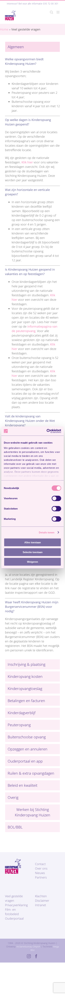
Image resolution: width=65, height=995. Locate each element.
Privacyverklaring (16, 905)
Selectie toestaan (32, 552)
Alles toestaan (32, 542)
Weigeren (32, 561)
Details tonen (46, 532)
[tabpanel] (32, 356)
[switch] (56, 498)
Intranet (40, 905)
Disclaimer (42, 901)
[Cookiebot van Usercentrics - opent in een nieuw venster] (46, 431)
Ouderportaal (14, 918)
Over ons (41, 868)
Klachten (41, 896)
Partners (41, 877)
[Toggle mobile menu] (58, 12)
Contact (40, 864)
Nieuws (40, 873)
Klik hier (27, 162)
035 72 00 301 (50, 3)
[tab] (32, 47)
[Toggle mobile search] (51, 12)
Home (4, 29)
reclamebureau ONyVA (28, 946)
